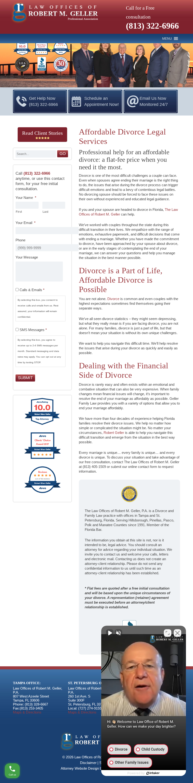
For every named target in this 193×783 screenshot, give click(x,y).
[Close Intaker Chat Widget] (177, 633)
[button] (167, 38)
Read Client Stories (42, 133)
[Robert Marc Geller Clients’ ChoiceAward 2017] (42, 458)
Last (46, 211)
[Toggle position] (167, 633)
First (19, 211)
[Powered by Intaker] (153, 773)
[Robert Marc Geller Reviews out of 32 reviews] (42, 492)
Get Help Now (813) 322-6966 (43, 101)
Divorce (113, 299)
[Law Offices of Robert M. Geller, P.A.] (54, 24)
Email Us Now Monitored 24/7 (154, 101)
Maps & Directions (27, 712)
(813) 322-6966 (152, 26)
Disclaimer (88, 763)
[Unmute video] (109, 633)
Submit (25, 378)
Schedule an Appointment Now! (101, 101)
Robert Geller (114, 433)
